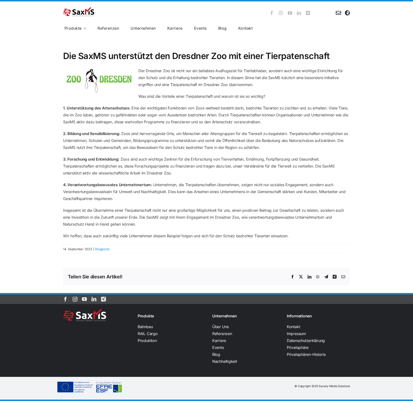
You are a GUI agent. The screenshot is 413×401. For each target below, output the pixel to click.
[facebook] (272, 13)
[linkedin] (299, 13)
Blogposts (102, 249)
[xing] (308, 13)
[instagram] (281, 13)
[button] (318, 347)
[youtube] (290, 13)
